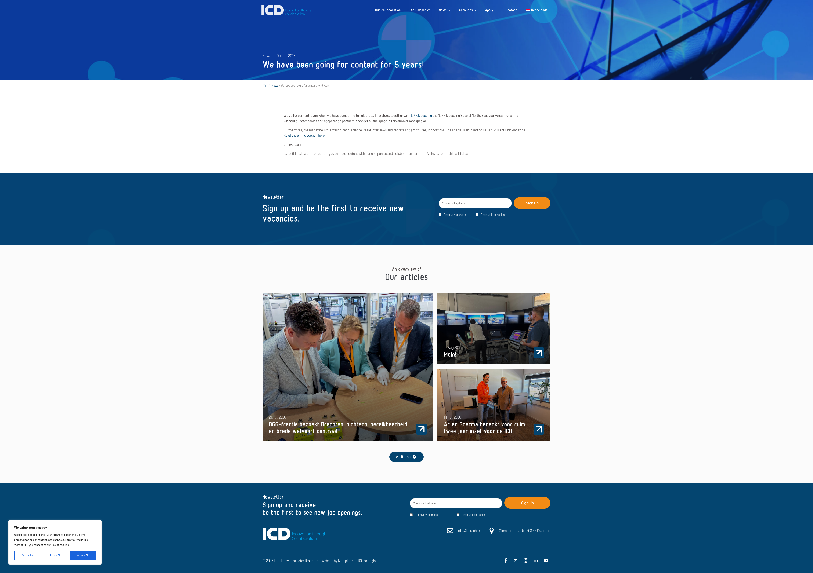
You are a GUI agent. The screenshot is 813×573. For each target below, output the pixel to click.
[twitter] (516, 560)
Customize (27, 555)
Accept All (82, 555)
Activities (466, 10)
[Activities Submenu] (477, 10)
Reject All (55, 555)
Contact (511, 10)
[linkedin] (536, 560)
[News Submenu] (451, 10)
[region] (55, 542)
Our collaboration (388, 10)
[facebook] (505, 560)
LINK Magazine (421, 115)
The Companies (419, 10)
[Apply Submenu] (497, 10)
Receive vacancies (455, 214)
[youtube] (546, 560)
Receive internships (493, 214)
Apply (489, 10)
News (443, 10)
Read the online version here (304, 135)
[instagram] (526, 560)
